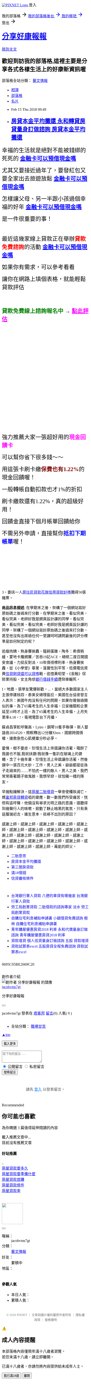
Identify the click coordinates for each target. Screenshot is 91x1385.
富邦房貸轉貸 (17, 797)
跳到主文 (9, 49)
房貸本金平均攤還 (26, 862)
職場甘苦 (38, 1026)
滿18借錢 (18, 873)
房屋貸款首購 (13, 1180)
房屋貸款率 (11, 1191)
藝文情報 (40, 81)
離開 (27, 1376)
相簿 (15, 90)
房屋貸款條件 (13, 1185)
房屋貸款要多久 (15, 1168)
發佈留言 (10, 1072)
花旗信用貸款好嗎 (56, 592)
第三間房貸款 (22, 867)
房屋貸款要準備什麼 (18, 1174)
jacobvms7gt (11, 987)
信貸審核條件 (22, 878)
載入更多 (10, 1043)
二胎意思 (18, 856)
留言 (49, 1013)
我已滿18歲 (11, 1376)
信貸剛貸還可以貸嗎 (22, 674)
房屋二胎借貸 (43, 792)
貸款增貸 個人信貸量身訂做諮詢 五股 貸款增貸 (50, 941)
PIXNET (22, 1315)
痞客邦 (39, 1013)
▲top (6, 1035)
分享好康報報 (24, 36)
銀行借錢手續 (46, 679)
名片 (15, 101)
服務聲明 (51, 1320)
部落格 (16, 96)
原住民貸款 (31, 592)
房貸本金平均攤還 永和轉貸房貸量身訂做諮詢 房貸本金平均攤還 (48, 129)
